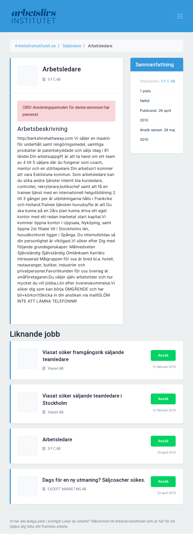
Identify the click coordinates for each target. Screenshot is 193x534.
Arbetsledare (57, 439)
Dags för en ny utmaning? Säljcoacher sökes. (93, 480)
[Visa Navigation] (180, 16)
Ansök (163, 355)
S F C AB (168, 81)
